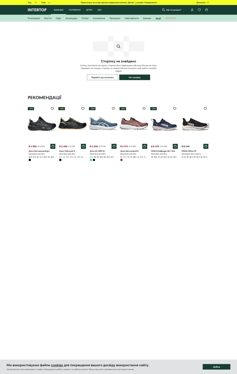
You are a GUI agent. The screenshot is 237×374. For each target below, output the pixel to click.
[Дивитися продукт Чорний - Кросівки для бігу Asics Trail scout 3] (72, 124)
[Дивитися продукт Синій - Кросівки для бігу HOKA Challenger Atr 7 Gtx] (164, 124)
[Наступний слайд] (206, 125)
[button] (30, 125)
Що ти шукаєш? (173, 10)
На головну (135, 77)
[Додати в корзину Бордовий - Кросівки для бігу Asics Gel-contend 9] (144, 146)
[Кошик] (206, 10)
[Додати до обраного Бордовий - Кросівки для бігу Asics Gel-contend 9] (144, 108)
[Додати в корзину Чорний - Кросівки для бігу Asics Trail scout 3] (83, 146)
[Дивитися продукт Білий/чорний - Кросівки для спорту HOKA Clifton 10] (195, 124)
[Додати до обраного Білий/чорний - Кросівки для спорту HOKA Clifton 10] (205, 108)
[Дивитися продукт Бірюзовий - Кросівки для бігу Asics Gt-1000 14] (103, 124)
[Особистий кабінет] (192, 10)
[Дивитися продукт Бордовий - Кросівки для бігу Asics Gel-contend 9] (134, 124)
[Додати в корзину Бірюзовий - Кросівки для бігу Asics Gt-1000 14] (114, 146)
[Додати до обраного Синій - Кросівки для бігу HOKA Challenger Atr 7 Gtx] (175, 108)
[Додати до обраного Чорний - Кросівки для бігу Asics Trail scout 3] (83, 108)
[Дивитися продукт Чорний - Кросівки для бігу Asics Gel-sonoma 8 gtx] (42, 124)
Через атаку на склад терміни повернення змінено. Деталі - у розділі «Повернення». (119, 2)
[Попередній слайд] (30, 125)
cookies (57, 365)
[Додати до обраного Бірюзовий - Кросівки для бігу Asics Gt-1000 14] (113, 108)
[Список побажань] (199, 10)
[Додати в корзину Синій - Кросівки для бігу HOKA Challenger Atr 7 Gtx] (175, 146)
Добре (216, 367)
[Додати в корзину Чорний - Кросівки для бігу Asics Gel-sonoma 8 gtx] (52, 146)
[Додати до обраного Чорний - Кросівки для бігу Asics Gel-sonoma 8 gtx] (52, 108)
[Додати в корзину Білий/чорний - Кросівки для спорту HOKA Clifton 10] (205, 146)
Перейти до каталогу (102, 77)
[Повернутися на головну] (37, 9)
